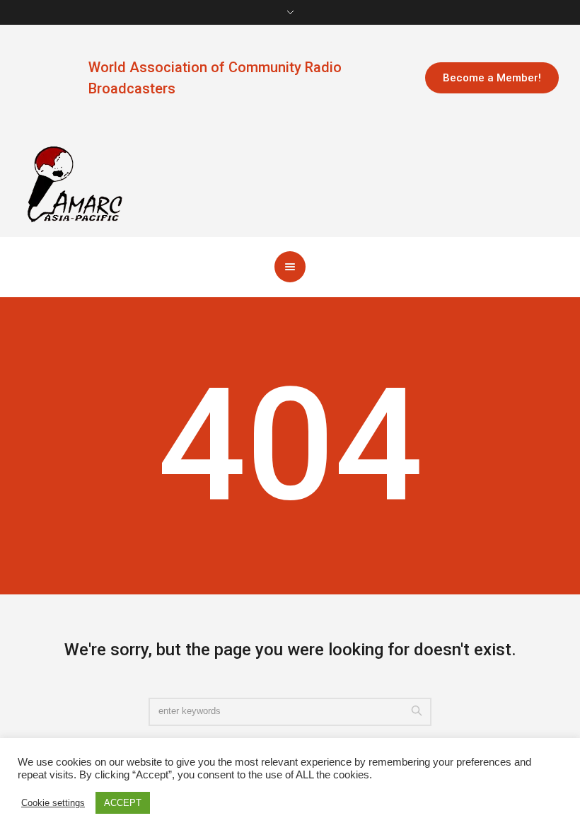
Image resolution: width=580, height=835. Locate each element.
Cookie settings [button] (53, 802)
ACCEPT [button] (122, 802)
